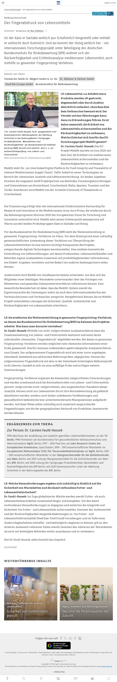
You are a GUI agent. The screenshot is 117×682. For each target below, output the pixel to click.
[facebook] (8, 678)
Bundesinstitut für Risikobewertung (57, 84)
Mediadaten (95, 652)
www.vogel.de (107, 666)
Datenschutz (33, 652)
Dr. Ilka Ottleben (35, 31)
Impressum (105, 652)
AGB (53, 652)
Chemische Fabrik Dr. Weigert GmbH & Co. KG (30, 79)
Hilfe (58, 652)
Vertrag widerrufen (61, 655)
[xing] (42, 678)
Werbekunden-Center (82, 652)
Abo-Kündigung (66, 652)
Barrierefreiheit (45, 652)
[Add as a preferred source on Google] (59, 645)
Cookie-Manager (11, 652)
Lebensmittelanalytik (12, 10)
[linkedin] (59, 678)
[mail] (76, 678)
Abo (51, 655)
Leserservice (23, 652)
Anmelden (110, 3)
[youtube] (69, 638)
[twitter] (24, 679)
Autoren (72, 655)
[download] (92, 678)
